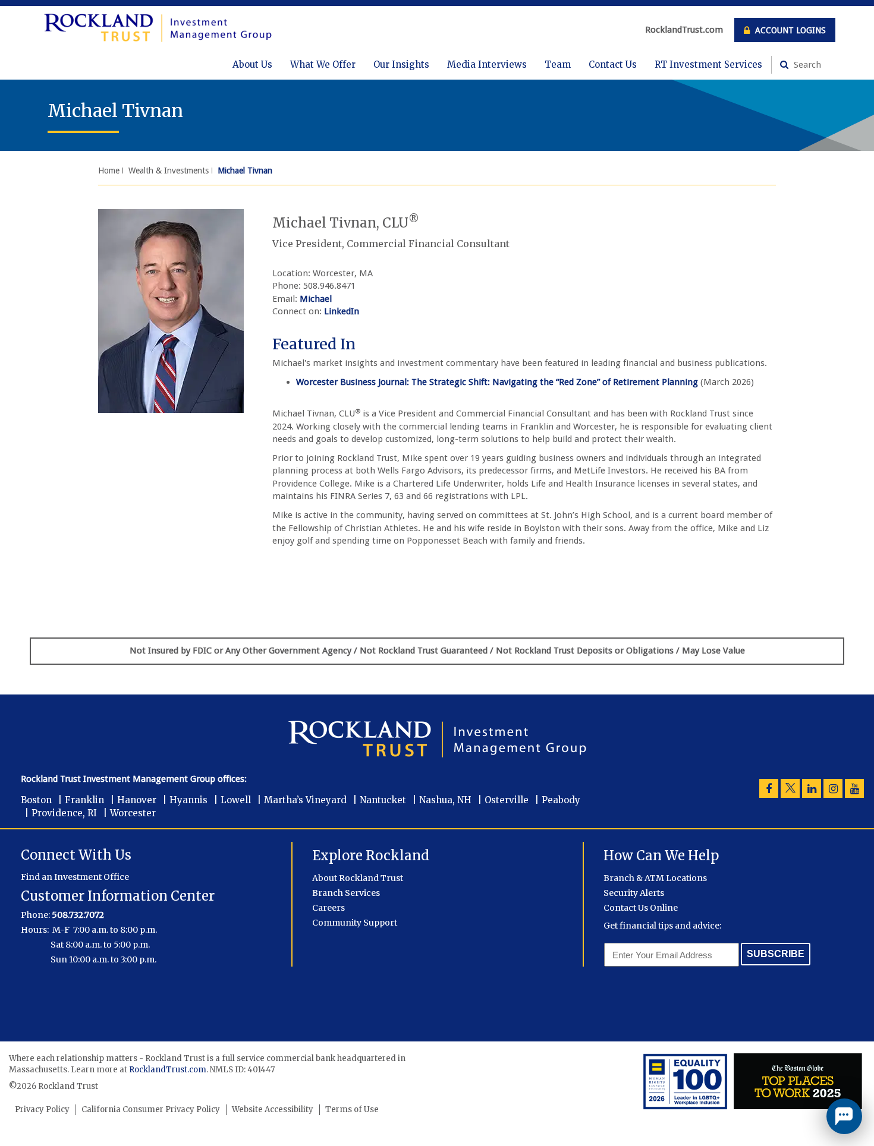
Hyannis (188, 800)
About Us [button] (252, 64)
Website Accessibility (272, 1109)
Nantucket (383, 800)
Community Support (354, 922)
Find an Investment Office (75, 877)
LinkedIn (341, 311)
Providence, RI (64, 813)
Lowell (236, 800)
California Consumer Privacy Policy (150, 1109)
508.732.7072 (78, 915)
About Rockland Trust (357, 878)
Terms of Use (352, 1109)
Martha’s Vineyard (305, 800)
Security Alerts (633, 893)
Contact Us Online (640, 907)
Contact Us (613, 64)
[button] (844, 1116)
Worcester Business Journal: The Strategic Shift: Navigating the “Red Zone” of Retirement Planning (497, 382)
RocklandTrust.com (684, 29)
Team (558, 64)
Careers (328, 907)
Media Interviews (487, 64)
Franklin (84, 800)
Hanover (136, 800)
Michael (316, 298)
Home (109, 170)
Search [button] (806, 64)
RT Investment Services (708, 64)
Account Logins (789, 30)
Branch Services (346, 893)
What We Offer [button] (323, 64)
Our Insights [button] (401, 64)
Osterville (507, 800)
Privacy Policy (42, 1109)
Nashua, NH (445, 800)
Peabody (561, 800)
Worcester (133, 813)
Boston (36, 800)
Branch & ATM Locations (655, 878)
